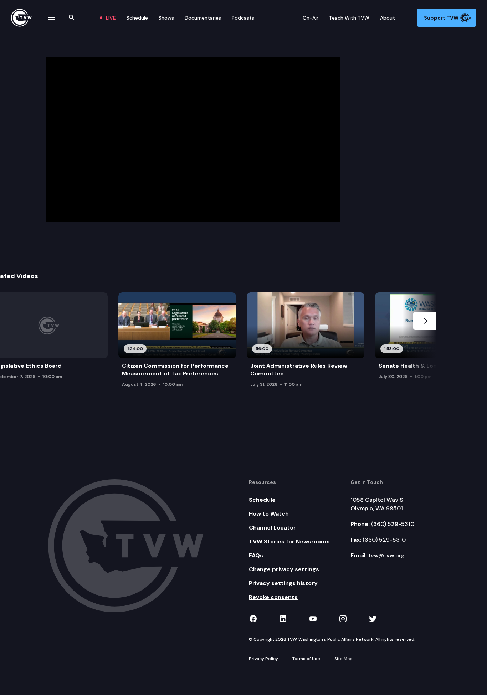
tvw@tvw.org (386, 555)
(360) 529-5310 (392, 524)
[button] (424, 346)
